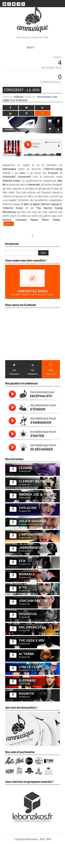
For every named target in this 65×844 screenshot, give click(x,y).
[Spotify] (23, 5)
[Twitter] (14, 5)
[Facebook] (9, 5)
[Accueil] (4, 5)
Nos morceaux (44, 96)
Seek (43, 252)
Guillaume (18, 96)
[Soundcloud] (18, 5)
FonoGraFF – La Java (22, 89)
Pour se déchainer (18, 100)
